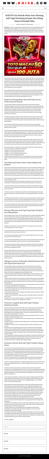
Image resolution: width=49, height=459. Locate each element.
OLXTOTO (28, 455)
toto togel (6, 441)
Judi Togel (11, 419)
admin (31, 24)
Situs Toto (6, 433)
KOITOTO (6, 27)
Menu (45, 8)
